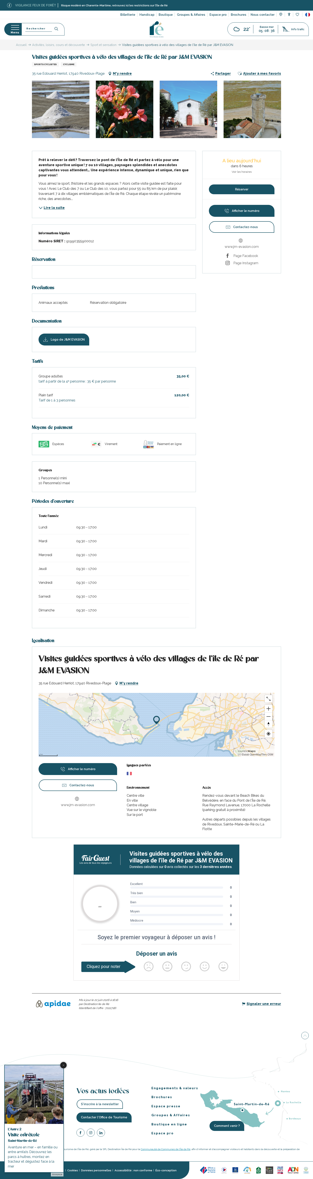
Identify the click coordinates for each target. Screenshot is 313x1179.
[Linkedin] (101, 1133)
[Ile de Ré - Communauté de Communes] (269, 1170)
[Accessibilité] (289, 14)
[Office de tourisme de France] (208, 1170)
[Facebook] (80, 1133)
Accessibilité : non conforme (133, 1170)
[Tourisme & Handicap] (235, 1170)
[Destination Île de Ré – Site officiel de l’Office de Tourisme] (156, 29)
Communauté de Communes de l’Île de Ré (165, 1149)
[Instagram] (91, 1133)
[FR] (307, 15)
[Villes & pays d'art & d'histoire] (280, 1170)
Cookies (72, 1170)
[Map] (281, 15)
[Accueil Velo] (258, 1170)
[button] (307, 15)
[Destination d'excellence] (224, 1170)
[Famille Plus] (247, 1170)
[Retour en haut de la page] (305, 1036)
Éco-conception (166, 1170)
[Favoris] (297, 15)
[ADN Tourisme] (293, 1170)
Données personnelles (96, 1170)
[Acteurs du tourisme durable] (306, 1170)
